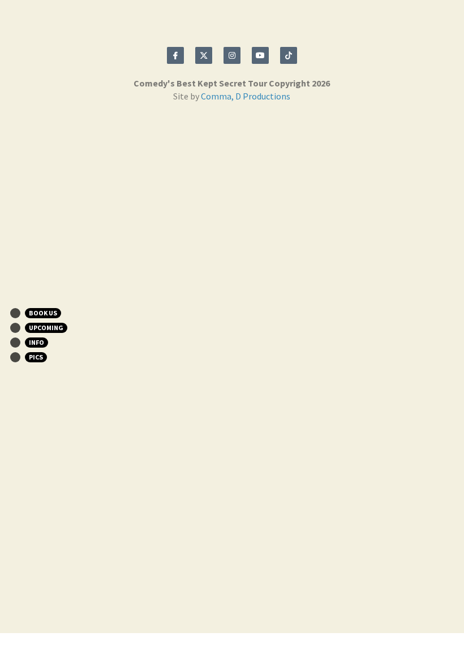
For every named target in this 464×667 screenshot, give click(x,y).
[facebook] (175, 55)
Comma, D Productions (245, 96)
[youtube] (260, 55)
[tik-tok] (288, 55)
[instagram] (232, 55)
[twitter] (203, 55)
